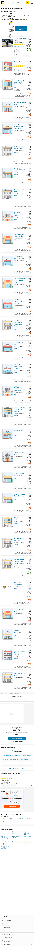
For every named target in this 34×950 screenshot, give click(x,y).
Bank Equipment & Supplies (16, 842)
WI (6, 693)
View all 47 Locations (29, 589)
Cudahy (3, 818)
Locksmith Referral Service (17, 832)
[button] (32, 3)
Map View (6, 15)
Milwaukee (11, 693)
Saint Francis (4, 821)
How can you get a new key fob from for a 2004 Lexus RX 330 (16, 765)
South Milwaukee (12, 819)
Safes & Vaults (27, 836)
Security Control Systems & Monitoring (5, 847)
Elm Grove (28, 818)
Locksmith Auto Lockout (7, 776)
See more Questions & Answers (17, 768)
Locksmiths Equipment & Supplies (4, 843)
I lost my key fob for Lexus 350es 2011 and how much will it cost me (16, 760)
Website (16, 46)
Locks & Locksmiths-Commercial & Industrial (4, 838)
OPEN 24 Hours (23, 19)
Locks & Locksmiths (19, 42)
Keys (2, 831)
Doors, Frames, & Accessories (27, 842)
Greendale (20, 818)
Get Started (21, 28)
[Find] (27, 2)
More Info (16, 48)
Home (2, 693)
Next (25, 699)
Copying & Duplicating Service (26, 833)
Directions (20, 46)
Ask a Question (18, 751)
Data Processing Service (16, 837)
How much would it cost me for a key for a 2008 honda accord (16, 755)
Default (29, 16)
